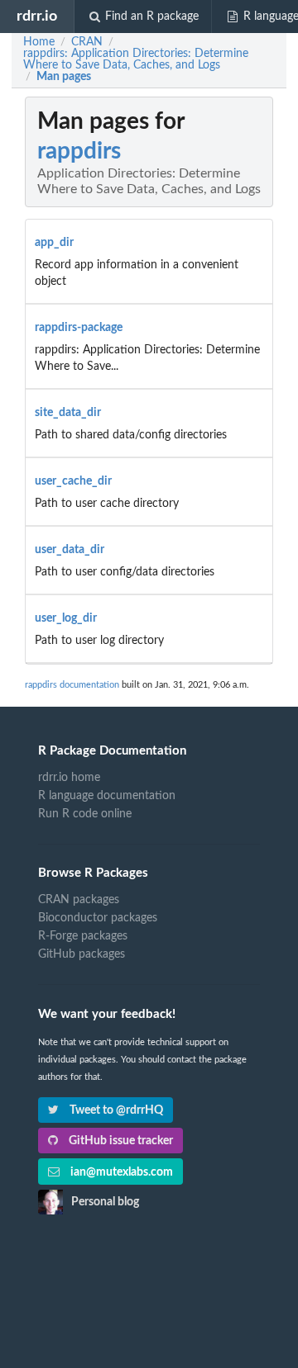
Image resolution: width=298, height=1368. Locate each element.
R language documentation (106, 796)
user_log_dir (66, 618)
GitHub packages (81, 954)
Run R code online (85, 814)
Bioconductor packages (97, 918)
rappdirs (79, 151)
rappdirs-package (79, 328)
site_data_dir (68, 413)
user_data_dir (69, 550)
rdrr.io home (69, 777)
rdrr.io (37, 16)
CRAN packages (78, 900)
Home (39, 42)
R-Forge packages (82, 936)
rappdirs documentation (72, 684)
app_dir (54, 243)
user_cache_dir (73, 481)
